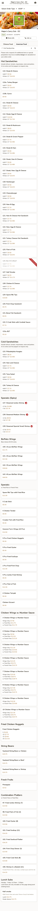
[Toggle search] (35, 48)
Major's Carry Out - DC (19, 2)
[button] (19, 74)
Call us (28, 38)
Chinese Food (8, 44)
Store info (11, 38)
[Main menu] (3, 3)
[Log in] (35, 3)
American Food (21, 44)
